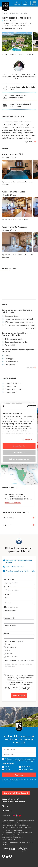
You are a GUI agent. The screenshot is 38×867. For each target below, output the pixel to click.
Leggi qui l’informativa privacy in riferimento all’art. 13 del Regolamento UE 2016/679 (18, 688)
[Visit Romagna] (22, 849)
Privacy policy (6, 842)
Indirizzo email (9, 618)
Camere (13, 54)
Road (8, 644)
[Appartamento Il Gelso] (17, 207)
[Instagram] (7, 856)
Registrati (19, 775)
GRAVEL (7, 770)
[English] (14, 815)
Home (4, 13)
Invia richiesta (19, 695)
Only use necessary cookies (19, 459)
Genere (6, 633)
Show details (27, 439)
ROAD (7, 767)
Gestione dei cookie (18, 842)
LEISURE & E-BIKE (27, 770)
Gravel (9, 650)
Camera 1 (7, 594)
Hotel (9, 13)
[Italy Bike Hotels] (5, 6)
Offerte (30, 54)
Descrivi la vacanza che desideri (19, 660)
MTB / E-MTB (26, 767)
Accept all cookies (19, 446)
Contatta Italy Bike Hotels (14, 793)
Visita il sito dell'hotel (13, 503)
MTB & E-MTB (11, 647)
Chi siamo (6, 810)
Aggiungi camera (12, 607)
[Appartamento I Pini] (17, 169)
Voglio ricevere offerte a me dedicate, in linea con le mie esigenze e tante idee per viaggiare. (20, 760)
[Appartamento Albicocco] (17, 242)
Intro (4, 54)
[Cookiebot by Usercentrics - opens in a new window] (27, 406)
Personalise (18, 452)
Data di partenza (10, 587)
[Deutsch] (20, 815)
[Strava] (10, 856)
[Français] (17, 815)
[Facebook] (3, 856)
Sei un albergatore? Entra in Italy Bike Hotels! (13, 800)
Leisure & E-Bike (12, 656)
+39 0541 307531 (12, 835)
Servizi (21, 54)
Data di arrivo (9, 579)
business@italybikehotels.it (12, 837)
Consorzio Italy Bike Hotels (25, 675)
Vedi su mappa (8, 487)
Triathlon (9, 653)
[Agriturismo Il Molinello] (17, 41)
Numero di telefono (10, 625)
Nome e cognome (10, 610)
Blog (4, 806)
